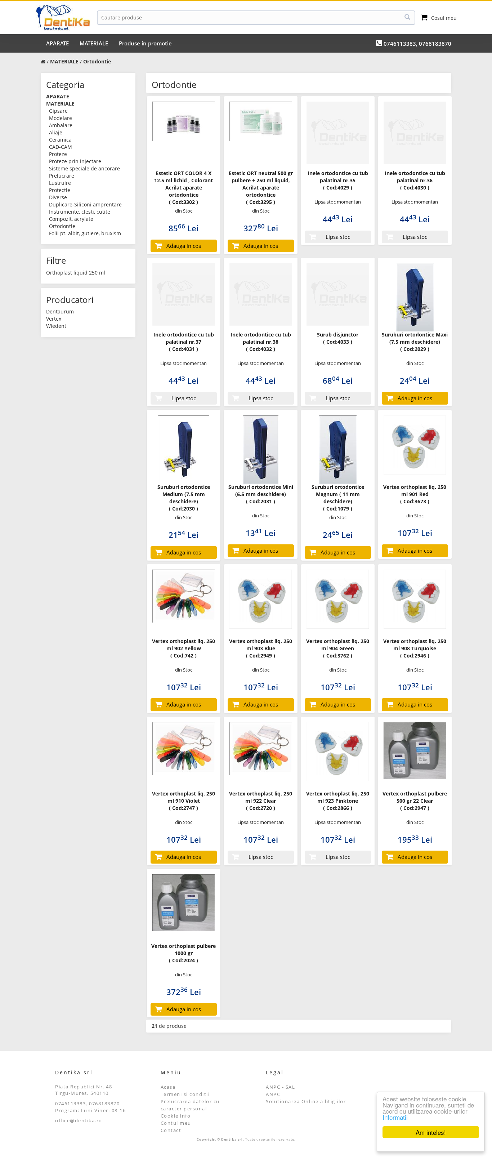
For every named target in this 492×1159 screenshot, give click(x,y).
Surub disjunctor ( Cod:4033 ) (337, 338)
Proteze (58, 154)
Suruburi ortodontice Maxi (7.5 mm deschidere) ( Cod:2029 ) (415, 341)
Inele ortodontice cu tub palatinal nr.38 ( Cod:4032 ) (261, 341)
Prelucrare (61, 175)
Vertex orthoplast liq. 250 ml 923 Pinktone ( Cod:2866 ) (337, 800)
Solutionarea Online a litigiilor (306, 1101)
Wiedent (56, 325)
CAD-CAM (60, 146)
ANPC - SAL (280, 1087)
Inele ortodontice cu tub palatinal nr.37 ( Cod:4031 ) (183, 341)
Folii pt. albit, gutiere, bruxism (85, 233)
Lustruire (60, 182)
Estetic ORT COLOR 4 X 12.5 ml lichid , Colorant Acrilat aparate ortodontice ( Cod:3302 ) (183, 187)
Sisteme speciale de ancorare (84, 168)
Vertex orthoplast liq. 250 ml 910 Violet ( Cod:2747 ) (183, 800)
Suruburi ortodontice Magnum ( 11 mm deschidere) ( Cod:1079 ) (338, 497)
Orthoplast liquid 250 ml (75, 272)
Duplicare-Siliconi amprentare (85, 204)
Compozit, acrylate (71, 218)
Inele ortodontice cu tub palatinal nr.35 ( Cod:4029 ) (338, 180)
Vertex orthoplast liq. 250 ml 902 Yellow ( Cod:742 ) (183, 648)
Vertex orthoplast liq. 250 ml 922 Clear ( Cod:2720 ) (260, 800)
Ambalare (60, 125)
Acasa (168, 1087)
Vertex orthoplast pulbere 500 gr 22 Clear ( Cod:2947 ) (415, 800)
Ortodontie (62, 226)
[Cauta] (407, 17)
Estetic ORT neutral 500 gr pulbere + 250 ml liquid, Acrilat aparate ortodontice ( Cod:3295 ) (261, 187)
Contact (171, 1130)
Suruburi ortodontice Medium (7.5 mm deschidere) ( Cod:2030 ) (183, 497)
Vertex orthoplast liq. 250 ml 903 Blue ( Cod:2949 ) (260, 648)
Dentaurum (60, 311)
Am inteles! (431, 1132)
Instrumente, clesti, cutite (79, 211)
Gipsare (58, 110)
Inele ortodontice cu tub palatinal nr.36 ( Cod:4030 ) (415, 180)
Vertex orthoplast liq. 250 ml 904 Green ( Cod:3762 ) (337, 648)
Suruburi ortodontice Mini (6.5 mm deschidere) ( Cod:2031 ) (260, 494)
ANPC (273, 1094)
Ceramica (60, 139)
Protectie (59, 190)
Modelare (60, 118)
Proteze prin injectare (75, 161)
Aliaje (55, 132)
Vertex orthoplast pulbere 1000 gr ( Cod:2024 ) (183, 953)
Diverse (58, 197)
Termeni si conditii (185, 1094)
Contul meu (176, 1123)
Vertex (53, 318)
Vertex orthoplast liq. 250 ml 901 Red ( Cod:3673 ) (414, 494)
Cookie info (176, 1116)
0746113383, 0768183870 (416, 43)
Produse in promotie (145, 43)
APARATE (57, 43)
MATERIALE (94, 43)
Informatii (395, 1117)
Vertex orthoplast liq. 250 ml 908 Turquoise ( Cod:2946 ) (414, 648)
